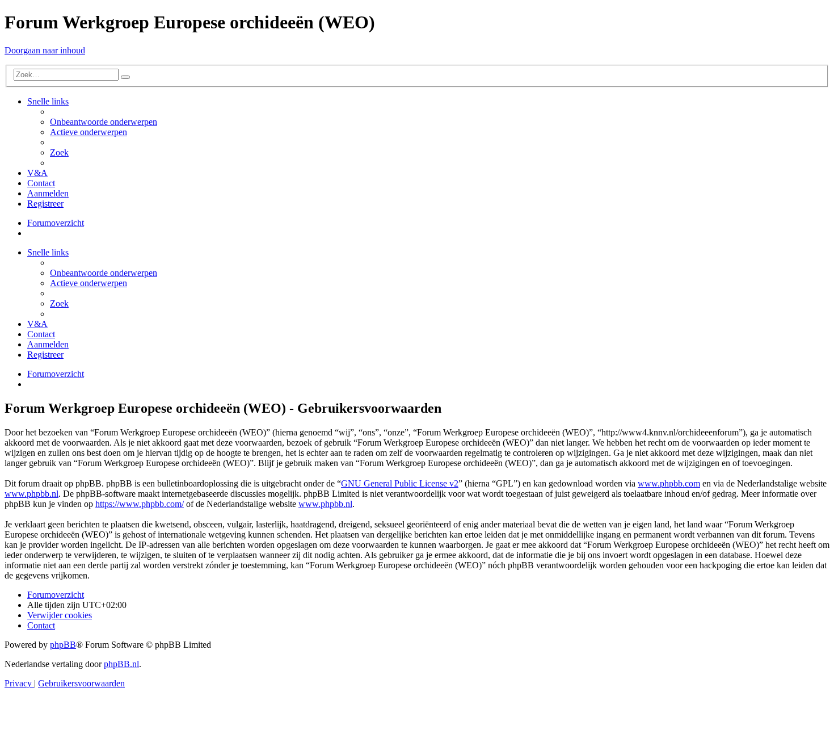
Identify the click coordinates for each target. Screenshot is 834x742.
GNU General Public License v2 (399, 483)
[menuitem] (103, 122)
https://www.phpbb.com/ (139, 504)
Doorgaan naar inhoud (45, 50)
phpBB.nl (121, 664)
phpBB (63, 644)
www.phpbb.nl (31, 493)
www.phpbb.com (669, 483)
